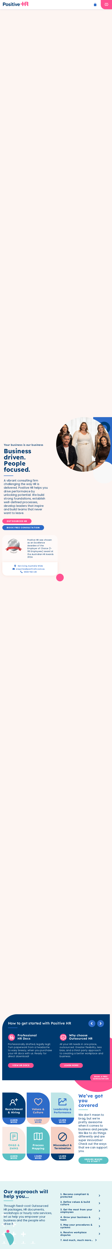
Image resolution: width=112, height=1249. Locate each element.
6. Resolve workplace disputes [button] (73, 1233)
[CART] (95, 4)
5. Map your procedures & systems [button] (76, 1226)
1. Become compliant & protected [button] (74, 1195)
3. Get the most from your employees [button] (76, 1211)
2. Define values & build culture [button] (75, 1203)
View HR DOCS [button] (20, 1065)
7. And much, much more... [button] (76, 1240)
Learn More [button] (71, 1065)
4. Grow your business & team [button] (75, 1218)
